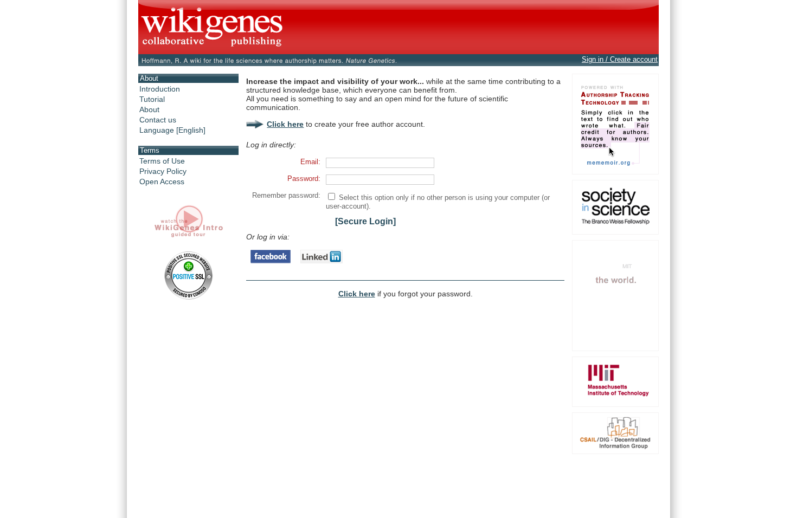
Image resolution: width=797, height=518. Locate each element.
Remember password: (286, 195)
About (149, 109)
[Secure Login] (365, 221)
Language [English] (172, 130)
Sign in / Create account (620, 59)
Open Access (161, 181)
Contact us (157, 119)
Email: (310, 162)
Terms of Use (162, 161)
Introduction (159, 89)
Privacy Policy (163, 171)
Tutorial (152, 99)
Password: (303, 178)
